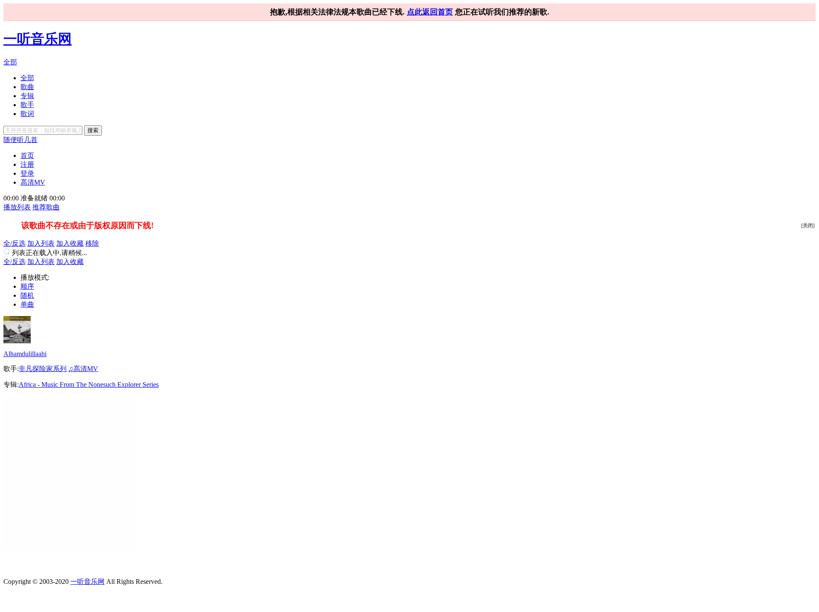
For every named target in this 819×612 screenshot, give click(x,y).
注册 (27, 164)
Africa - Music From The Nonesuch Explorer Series (89, 384)
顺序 (27, 286)
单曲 (27, 304)
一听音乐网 (37, 38)
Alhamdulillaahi (24, 353)
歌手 (27, 104)
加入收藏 (70, 243)
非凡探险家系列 (43, 368)
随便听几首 (20, 139)
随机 (27, 295)
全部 (10, 62)
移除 (92, 243)
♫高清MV (83, 368)
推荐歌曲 (46, 207)
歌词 (27, 113)
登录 (27, 173)
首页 (27, 155)
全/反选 (14, 243)
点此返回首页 (430, 12)
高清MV (32, 182)
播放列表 (17, 207)
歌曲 (27, 86)
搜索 (93, 130)
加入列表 (41, 243)
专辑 (27, 95)
